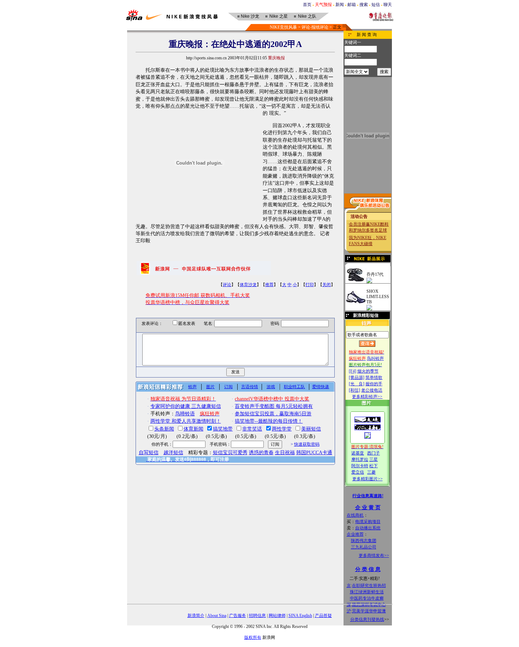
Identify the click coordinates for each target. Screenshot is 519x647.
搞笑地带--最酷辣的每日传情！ (269, 421)
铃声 (192, 386)
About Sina (216, 615)
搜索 (363, 4)
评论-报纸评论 (315, 27)
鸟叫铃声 (375, 358)
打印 (309, 284)
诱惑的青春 (261, 452)
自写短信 (149, 452)
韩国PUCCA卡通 (314, 452)
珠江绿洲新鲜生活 (367, 591)
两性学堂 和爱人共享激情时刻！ (185, 421)
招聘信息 (257, 615)
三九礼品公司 (363, 547)
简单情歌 (373, 377)
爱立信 (357, 472)
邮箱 (351, 4)
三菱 (371, 472)
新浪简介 (195, 615)
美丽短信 (311, 429)
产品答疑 (323, 615)
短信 (375, 4)
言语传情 (249, 386)
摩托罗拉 (359, 459)
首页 (307, 4)
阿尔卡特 (359, 465)
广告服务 (237, 615)
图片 (210, 386)
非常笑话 (252, 429)
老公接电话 (371, 390)
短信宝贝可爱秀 (230, 452)
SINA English (300, 615)
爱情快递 (320, 386)
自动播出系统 (368, 528)
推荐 (269, 284)
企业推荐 (355, 534)
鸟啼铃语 (185, 413)
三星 (373, 459)
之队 (307, 16)
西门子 (373, 453)
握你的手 (373, 383)
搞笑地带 (223, 429)
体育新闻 (193, 429)
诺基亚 (357, 453)
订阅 (228, 386)
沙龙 (250, 16)
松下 (373, 465)
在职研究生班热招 (369, 585)
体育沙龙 (248, 284)
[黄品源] (356, 377)
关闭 (326, 284)
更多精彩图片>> (367, 478)
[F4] (352, 371)
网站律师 (277, 615)
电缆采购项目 (368, 521)
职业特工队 (294, 386)
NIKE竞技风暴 (283, 27)
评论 (227, 284)
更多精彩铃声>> (367, 396)
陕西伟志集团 (363, 540)
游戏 (271, 386)
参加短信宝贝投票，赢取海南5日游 (273, 413)
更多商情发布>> (374, 555)
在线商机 (355, 515)
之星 (278, 16)
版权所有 (252, 637)
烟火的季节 (367, 371)
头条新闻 (164, 429)
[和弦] (354, 390)
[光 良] (356, 383)
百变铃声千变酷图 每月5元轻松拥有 (274, 406)
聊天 (387, 4)
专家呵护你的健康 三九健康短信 (185, 406)
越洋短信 (173, 452)
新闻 (339, 4)
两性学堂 (282, 429)
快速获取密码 (307, 444)
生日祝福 (285, 452)
